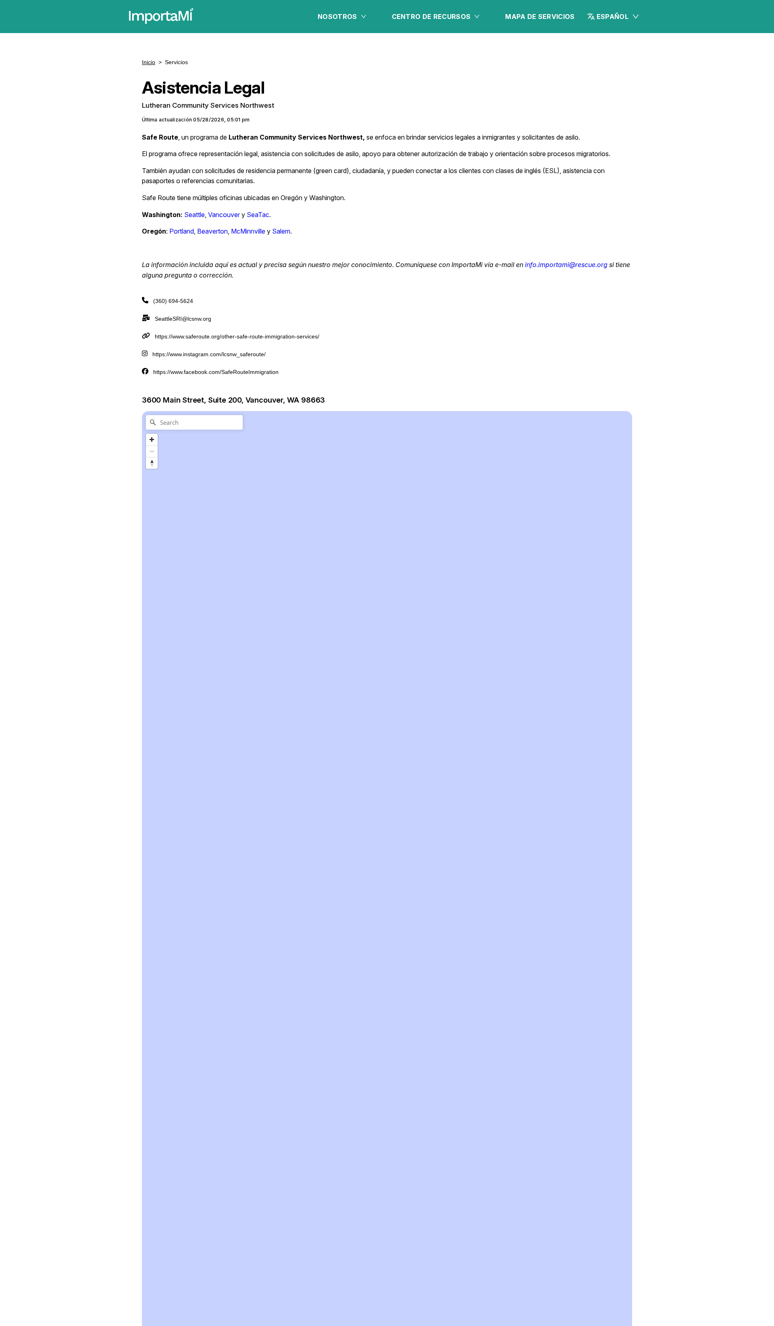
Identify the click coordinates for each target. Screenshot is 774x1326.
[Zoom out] (152, 451)
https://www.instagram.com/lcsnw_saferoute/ (209, 354)
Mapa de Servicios (539, 17)
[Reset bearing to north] (152, 463)
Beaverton (212, 231)
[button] (613, 16)
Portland (181, 231)
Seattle (194, 215)
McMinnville (248, 231)
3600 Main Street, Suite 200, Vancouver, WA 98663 (233, 399)
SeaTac (258, 215)
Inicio (148, 62)
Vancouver (224, 215)
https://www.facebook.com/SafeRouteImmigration (216, 372)
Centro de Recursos (431, 17)
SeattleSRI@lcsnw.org (183, 318)
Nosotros (337, 17)
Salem (281, 231)
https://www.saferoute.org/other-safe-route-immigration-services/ (237, 336)
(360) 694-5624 (173, 301)
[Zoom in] (152, 439)
